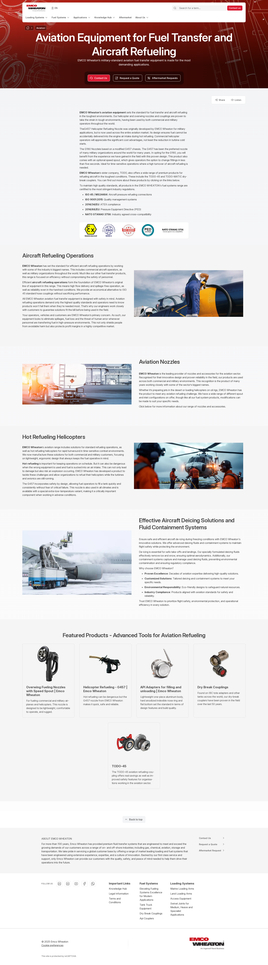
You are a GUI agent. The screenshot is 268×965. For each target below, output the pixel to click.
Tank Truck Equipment (146, 906)
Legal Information (119, 893)
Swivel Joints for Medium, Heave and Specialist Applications (181, 909)
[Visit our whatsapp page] (93, 884)
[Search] (175, 8)
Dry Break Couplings (151, 913)
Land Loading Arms (181, 893)
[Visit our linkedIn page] (59, 884)
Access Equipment (180, 898)
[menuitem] (37, 17)
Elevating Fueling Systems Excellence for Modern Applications (151, 894)
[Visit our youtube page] (76, 884)
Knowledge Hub (118, 888)
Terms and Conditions (115, 900)
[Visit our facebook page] (84, 884)
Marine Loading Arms (182, 888)
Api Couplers (147, 918)
